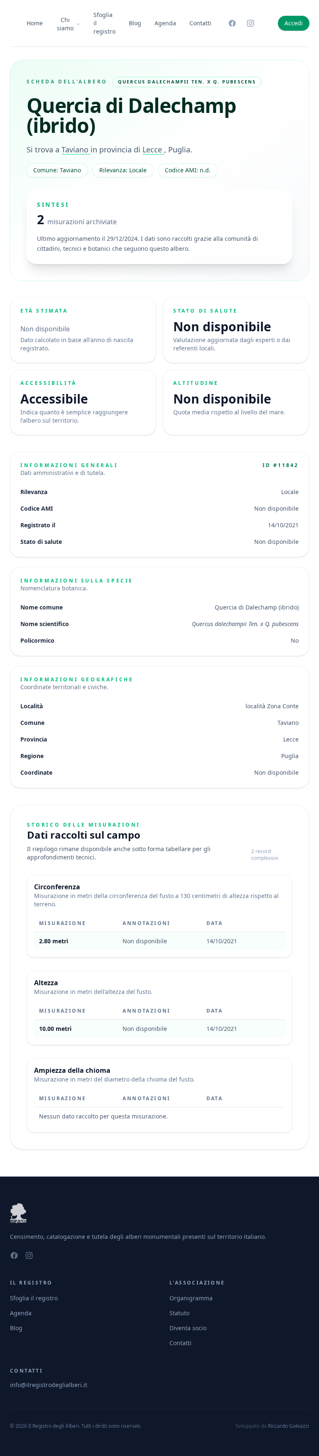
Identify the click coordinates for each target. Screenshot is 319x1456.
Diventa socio (187, 1328)
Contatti (200, 23)
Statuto (179, 1313)
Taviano (76, 149)
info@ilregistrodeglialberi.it (48, 1385)
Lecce (153, 149)
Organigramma (191, 1298)
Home (35, 23)
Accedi (294, 23)
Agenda (165, 23)
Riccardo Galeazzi (288, 1425)
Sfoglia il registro (104, 23)
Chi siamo (65, 24)
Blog (135, 23)
